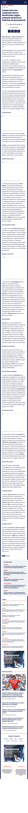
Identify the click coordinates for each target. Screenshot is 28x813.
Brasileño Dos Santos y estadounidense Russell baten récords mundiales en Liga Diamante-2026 (13, 634)
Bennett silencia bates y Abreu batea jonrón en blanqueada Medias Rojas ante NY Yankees (15, 573)
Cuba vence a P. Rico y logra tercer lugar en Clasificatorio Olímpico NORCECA (15, 567)
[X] (12, 31)
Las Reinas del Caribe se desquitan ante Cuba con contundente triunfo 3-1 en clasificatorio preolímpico (15, 587)
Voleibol (6, 564)
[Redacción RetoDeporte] (7, 24)
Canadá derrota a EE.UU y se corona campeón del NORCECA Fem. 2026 (13, 727)
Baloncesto (5, 644)
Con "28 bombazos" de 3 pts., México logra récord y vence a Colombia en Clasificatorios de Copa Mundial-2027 (13, 641)
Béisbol (4, 5)
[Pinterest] (15, 31)
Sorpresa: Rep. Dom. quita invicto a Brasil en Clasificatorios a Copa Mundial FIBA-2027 (13, 647)
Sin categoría (7, 583)
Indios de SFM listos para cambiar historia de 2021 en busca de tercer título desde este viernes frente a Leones (20, 772)
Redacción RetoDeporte (16, 24)
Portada (10, 5)
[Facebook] (9, 31)
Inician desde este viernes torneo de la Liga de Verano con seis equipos (7, 771)
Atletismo (4, 631)
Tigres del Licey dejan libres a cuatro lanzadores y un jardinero (14, 580)
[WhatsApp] (18, 31)
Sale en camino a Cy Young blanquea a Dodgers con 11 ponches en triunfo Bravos (15, 593)
